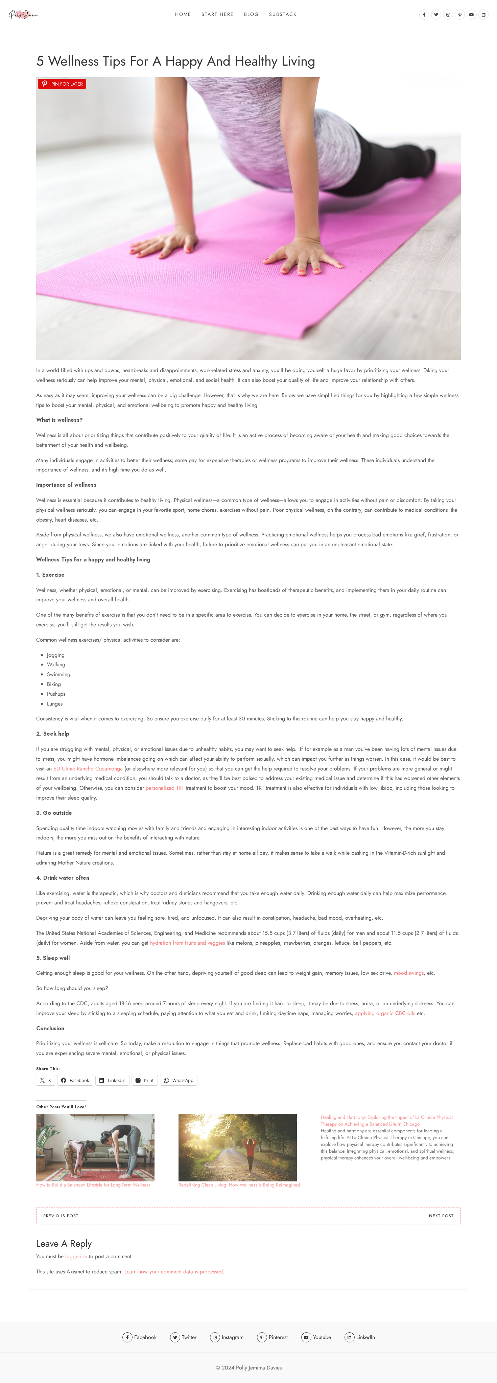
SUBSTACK (283, 14)
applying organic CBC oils (385, 1013)
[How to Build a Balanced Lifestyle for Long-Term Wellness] (104, 1147)
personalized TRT (164, 788)
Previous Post (60, 1216)
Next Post (441, 1216)
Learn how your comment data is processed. (174, 1271)
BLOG (251, 14)
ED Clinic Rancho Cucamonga (88, 769)
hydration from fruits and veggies (187, 943)
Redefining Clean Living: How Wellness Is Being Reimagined (239, 1184)
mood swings (409, 973)
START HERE (218, 14)
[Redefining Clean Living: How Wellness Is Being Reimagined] (246, 1147)
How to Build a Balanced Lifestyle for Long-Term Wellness (93, 1184)
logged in (76, 1256)
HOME (183, 14)
